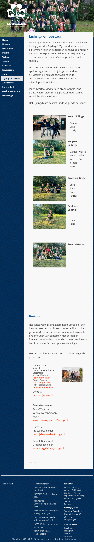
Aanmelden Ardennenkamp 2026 (45, 518)
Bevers (5, 52)
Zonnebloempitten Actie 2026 (45, 504)
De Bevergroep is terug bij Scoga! (46, 512)
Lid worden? (8, 87)
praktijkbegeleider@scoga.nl (49, 434)
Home (5, 40)
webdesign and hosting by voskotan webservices (59, 539)
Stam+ (5, 74)
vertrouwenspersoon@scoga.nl (50, 420)
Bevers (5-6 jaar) (71, 487)
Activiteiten (8, 82)
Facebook (68, 528)
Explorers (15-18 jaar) (74, 495)
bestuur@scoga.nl (43, 395)
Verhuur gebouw (41, 382)
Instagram (69, 530)
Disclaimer (17, 539)
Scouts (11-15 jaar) (72, 493)
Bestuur (67, 504)
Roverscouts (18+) (72, 498)
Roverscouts (8, 70)
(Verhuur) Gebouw (11, 91)
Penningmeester (41, 377)
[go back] (31, 461)
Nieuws (6, 44)
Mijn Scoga (7, 95)
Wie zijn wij (7, 48)
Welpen (6, 57)
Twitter (67, 533)
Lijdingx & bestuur (12, 78)
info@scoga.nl (70, 519)
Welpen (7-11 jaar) (72, 490)
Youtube (68, 536)
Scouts (5, 61)
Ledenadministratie (43, 387)
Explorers (6, 65)
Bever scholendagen (42, 532)
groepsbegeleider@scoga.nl (48, 448)
